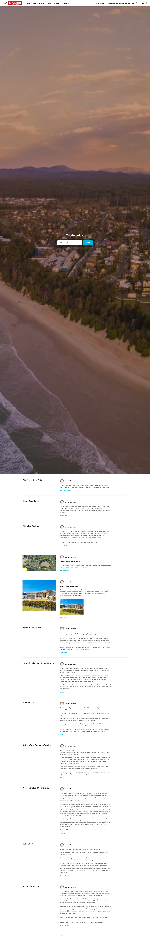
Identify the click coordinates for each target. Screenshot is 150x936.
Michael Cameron (70, 481)
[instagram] (136, 3)
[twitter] (139, 3)
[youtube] (143, 3)
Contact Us (66, 3)
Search (88, 242)
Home (28, 3)
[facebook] (133, 3)
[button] (34, 3)
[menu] (47, 3)
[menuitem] (28, 3)
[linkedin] (146, 3)
